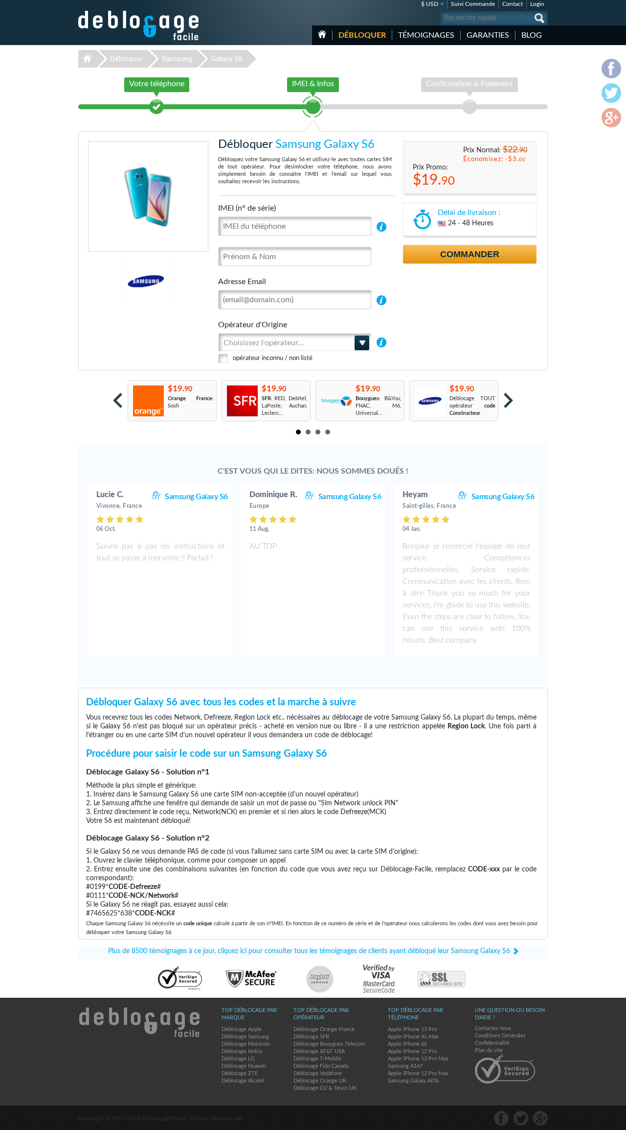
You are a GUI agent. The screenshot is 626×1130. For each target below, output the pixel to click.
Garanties (488, 35)
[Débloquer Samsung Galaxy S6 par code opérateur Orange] (148, 400)
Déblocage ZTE (240, 1073)
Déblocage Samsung (245, 1036)
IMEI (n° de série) (247, 208)
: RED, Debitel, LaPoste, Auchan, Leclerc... (285, 406)
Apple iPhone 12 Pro (412, 1051)
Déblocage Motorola (245, 1044)
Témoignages (426, 35)
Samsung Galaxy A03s (413, 1080)
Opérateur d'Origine (252, 325)
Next (508, 400)
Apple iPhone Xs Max (413, 1036)
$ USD (429, 4)
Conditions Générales (500, 1035)
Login (537, 4)
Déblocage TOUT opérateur (472, 406)
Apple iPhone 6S (407, 1044)
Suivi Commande (473, 4)
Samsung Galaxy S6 (196, 497)
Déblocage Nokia (242, 1051)
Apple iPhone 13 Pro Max (418, 1058)
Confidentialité (492, 1043)
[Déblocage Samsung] (112, 281)
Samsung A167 (405, 1066)
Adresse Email (242, 282)
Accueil (322, 34)
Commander (469, 254)
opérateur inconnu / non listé (273, 358)
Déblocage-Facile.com (139, 1022)
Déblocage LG (238, 1058)
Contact (512, 4)
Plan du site (489, 1050)
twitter (521, 1118)
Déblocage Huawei (244, 1066)
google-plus (540, 1118)
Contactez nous (493, 1028)
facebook (501, 1118)
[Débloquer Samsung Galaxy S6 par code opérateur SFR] (242, 400)
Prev (117, 400)
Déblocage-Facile (139, 25)
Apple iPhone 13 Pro (412, 1029)
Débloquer (362, 35)
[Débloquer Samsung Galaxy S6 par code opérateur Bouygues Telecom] (336, 400)
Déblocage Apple (242, 1029)
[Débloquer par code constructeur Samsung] (429, 400)
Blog (531, 35)
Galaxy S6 (227, 58)
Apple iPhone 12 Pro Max (418, 1073)
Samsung (177, 58)
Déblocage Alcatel (243, 1080)
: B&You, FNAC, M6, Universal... (379, 406)
